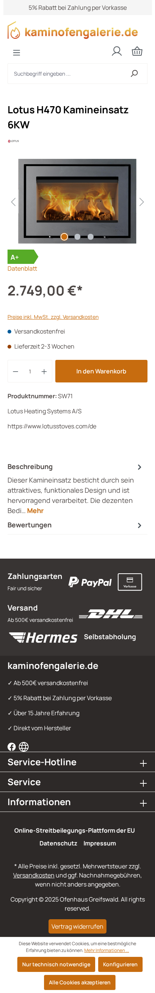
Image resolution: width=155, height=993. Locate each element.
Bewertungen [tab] (30, 524)
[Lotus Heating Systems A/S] (77, 141)
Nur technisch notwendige (56, 964)
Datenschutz (59, 843)
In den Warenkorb (101, 371)
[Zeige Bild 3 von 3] (91, 237)
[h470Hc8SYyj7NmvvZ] (77, 201)
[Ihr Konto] (117, 51)
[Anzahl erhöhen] (44, 371)
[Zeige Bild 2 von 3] (77, 237)
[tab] (76, 488)
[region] (77, 201)
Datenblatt (22, 268)
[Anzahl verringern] (15, 371)
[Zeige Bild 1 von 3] (64, 237)
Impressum (100, 843)
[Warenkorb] (137, 51)
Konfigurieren (120, 964)
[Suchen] (134, 73)
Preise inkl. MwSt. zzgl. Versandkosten (53, 316)
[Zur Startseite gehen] (77, 30)
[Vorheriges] (13, 201)
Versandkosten (34, 875)
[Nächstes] (141, 201)
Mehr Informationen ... (106, 950)
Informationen (39, 801)
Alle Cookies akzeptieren (80, 982)
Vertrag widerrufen (77, 926)
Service (24, 781)
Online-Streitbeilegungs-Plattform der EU (74, 830)
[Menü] (17, 52)
